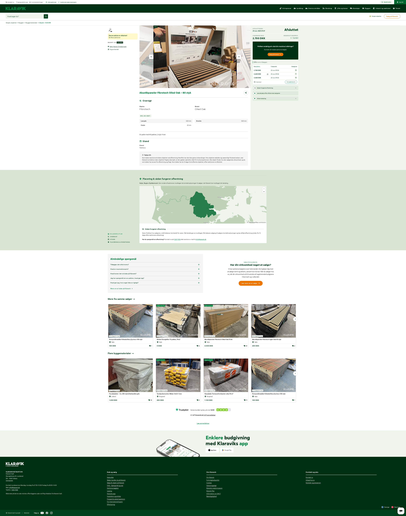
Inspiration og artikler (114, 496)
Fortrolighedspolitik (212, 480)
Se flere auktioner (114, 37)
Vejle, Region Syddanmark (118, 46)
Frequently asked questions (116, 499)
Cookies (209, 483)
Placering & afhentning (120, 242)
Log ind (401, 2)
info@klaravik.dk (201, 239)
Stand (112, 239)
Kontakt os (11, 2)
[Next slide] (239, 57)
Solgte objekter (376, 16)
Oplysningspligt (211, 485)
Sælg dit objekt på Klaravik (115, 483)
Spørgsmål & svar (22, 2)
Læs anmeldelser (203, 423)
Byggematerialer (31, 23)
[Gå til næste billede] (295, 319)
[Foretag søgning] (46, 16)
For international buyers (115, 502)
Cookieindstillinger (37, 2)
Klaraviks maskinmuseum (214, 488)
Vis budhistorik (291, 82)
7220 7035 (177, 239)
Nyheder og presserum (313, 483)
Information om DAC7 (213, 494)
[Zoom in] (263, 188)
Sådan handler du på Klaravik (116, 480)
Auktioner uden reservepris (68, 2)
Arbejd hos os (310, 480)
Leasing (109, 491)
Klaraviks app (111, 494)
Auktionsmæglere (113, 488)
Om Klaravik (210, 477)
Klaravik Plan (210, 491)
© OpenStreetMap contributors (256, 222)
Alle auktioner (52, 2)
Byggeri (21, 23)
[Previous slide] (151, 57)
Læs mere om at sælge (249, 283)
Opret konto (387, 2)
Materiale (26, 513)
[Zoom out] (263, 191)
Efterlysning (111, 504)
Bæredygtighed (211, 496)
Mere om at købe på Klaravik (120, 288)
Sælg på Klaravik (274, 54)
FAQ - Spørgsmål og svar (115, 485)
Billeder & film (116, 234)
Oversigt (113, 236)
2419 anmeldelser (209, 415)
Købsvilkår (110, 477)
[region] (202, 205)
